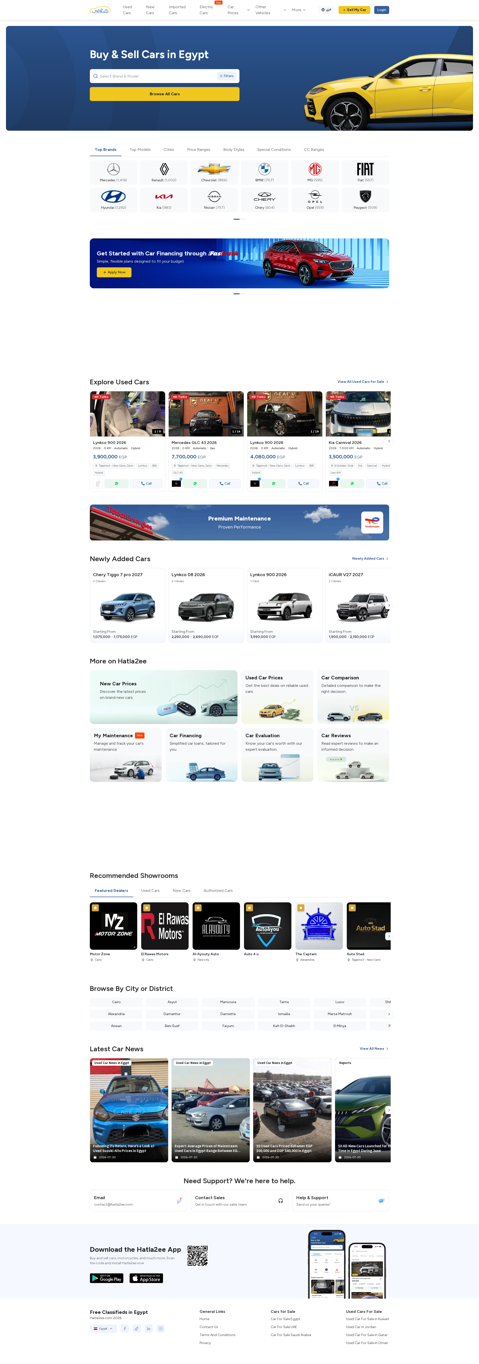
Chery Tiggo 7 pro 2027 (118, 574)
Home (204, 1319)
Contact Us (209, 1327)
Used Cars (127, 9)
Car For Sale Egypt (285, 1319)
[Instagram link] (161, 1329)
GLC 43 (177, 472)
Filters (229, 76)
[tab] (105, 150)
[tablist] (239, 150)
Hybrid (99, 472)
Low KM (336, 472)
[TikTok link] (137, 1329)
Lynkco (142, 465)
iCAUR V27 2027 (346, 574)
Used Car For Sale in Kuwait (367, 1319)
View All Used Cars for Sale (361, 382)
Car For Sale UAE (284, 1327)
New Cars (150, 9)
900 (154, 465)
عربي (329, 9)
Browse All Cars (165, 94)
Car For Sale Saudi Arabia (291, 1335)
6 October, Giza (344, 465)
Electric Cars (210, 9)
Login (381, 10)
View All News (372, 1049)
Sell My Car (356, 10)
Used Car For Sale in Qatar (367, 1335)
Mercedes (223, 465)
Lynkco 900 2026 (268, 574)
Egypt (103, 1328)
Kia (360, 465)
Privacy (205, 1343)
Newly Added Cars (368, 558)
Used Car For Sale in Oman (367, 1343)
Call (149, 483)
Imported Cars (177, 9)
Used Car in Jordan (361, 1327)
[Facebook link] (125, 1329)
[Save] (159, 397)
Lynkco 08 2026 (188, 574)
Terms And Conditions (218, 1335)
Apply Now (116, 272)
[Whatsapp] (116, 483)
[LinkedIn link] (149, 1329)
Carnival (372, 465)
